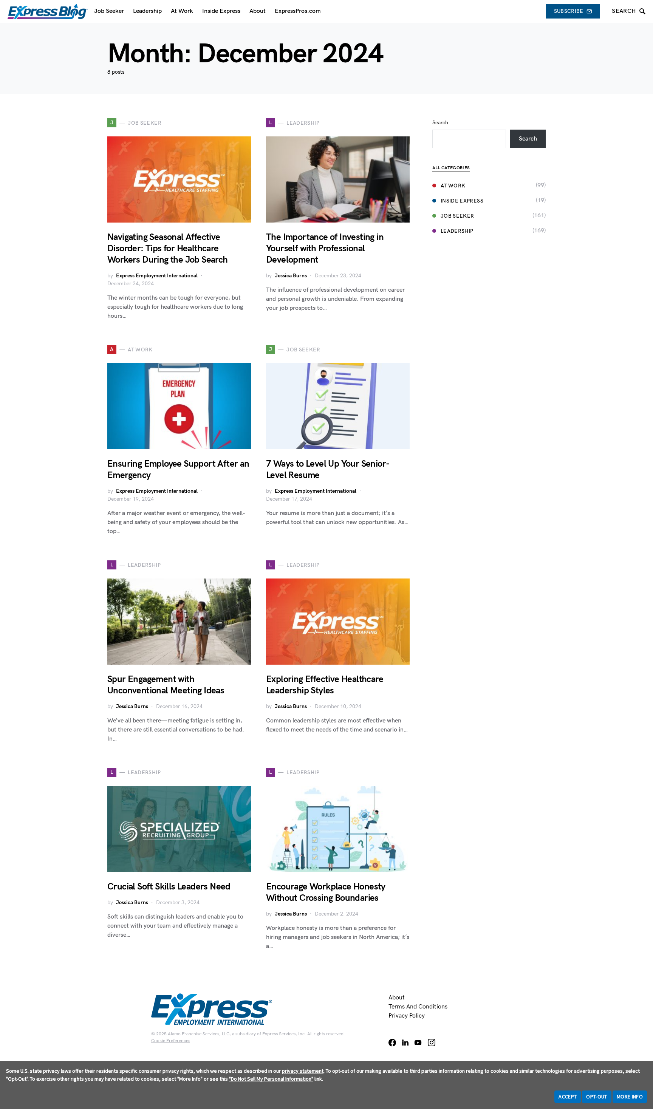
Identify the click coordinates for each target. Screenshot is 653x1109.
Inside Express (462, 201)
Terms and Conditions (417, 1006)
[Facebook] (392, 1042)
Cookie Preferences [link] (170, 1041)
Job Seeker (457, 216)
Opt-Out (596, 1096)
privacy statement (302, 1070)
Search (440, 122)
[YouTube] (418, 1042)
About (396, 997)
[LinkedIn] (405, 1042)
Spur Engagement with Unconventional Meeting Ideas (165, 685)
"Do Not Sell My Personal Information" (271, 1078)
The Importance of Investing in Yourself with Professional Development (325, 248)
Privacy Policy (406, 1015)
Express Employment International (157, 275)
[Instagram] (431, 1042)
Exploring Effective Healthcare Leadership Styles (324, 685)
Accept (568, 1096)
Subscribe (568, 11)
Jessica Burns (291, 275)
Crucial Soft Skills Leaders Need (169, 886)
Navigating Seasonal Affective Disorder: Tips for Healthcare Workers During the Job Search (167, 248)
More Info (630, 1096)
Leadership (457, 231)
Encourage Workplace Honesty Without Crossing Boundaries (325, 892)
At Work (453, 186)
